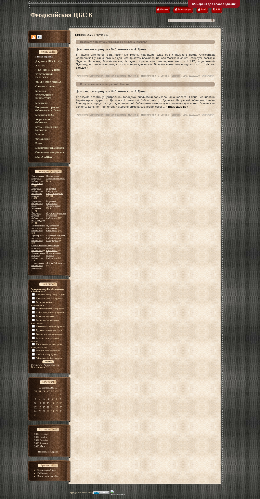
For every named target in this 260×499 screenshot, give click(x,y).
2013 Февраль (41, 443)
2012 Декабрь (41, 440)
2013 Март (39, 446)
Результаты (36, 365)
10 (35, 403)
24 (35, 411)
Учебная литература (46, 354)
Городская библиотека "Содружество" (53, 203)
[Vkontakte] (39, 37)
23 (61, 407)
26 (44, 411)
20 (48, 407)
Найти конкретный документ (50, 312)
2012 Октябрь (41, 434)
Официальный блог (46, 470)
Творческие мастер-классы (49, 334)
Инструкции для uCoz (48, 476)
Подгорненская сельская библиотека (53, 255)
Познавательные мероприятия (50, 326)
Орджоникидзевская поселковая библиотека (56, 215)
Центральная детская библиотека (55, 177)
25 (40, 411)
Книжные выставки (45, 316)
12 (44, 403)
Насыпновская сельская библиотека (38, 255)
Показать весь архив (48, 451)
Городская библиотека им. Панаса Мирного (37, 192)
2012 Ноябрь (40, 437)
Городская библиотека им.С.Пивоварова (54, 191)
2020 (90, 35)
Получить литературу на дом (50, 294)
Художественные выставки (49, 330)
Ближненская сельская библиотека (52, 248)
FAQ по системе (45, 473)
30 (61, 411)
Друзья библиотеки (55, 263)
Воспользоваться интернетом (50, 308)
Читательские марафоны (48, 350)
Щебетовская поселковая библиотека (52, 228)
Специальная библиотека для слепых (37, 265)
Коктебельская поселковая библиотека (38, 228)
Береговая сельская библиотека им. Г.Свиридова (55, 238)
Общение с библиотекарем (49, 358)
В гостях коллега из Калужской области (104, 84)
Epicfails (176, 76)
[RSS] (33, 37)
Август (99, 35)
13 (48, 403)
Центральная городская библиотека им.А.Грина (37, 180)
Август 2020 (48, 387)
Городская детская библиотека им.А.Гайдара (38, 217)
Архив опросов (51, 365)
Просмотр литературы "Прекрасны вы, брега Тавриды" (113, 42)
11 (40, 403)
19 (44, 407)
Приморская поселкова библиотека (37, 238)
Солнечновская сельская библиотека (38, 248)
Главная (80, 35)
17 (35, 407)
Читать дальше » (177, 106)
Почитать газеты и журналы (49, 298)
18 (40, 407)
